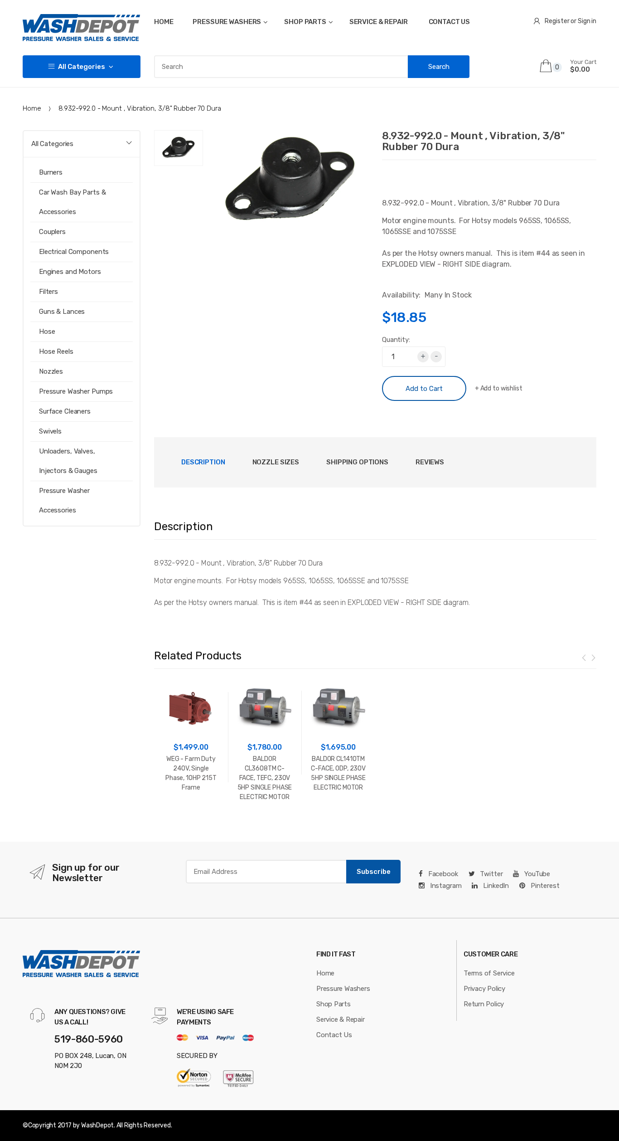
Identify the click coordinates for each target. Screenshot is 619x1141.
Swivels (50, 431)
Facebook (442, 874)
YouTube (536, 874)
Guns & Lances (62, 311)
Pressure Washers (343, 989)
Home (32, 108)
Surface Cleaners (65, 411)
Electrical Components (74, 252)
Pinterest (544, 886)
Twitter (490, 874)
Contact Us (334, 1035)
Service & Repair (340, 1019)
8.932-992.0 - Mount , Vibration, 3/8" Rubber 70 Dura (473, 141)
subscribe (374, 872)
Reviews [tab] (430, 462)
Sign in (587, 21)
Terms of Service (489, 973)
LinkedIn (495, 886)
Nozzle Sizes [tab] (275, 462)
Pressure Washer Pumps (76, 391)
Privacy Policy (484, 989)
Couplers (52, 232)
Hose (47, 331)
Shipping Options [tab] (357, 462)
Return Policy (484, 1004)
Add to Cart (424, 389)
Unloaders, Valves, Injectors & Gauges (68, 461)
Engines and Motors (70, 272)
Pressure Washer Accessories (64, 500)
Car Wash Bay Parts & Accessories (72, 202)
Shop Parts (333, 1004)
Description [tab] (203, 462)
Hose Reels (56, 351)
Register (557, 21)
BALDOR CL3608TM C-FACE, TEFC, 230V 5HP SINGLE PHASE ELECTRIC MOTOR (264, 778)
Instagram (445, 886)
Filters (48, 292)
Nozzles (51, 371)
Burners (51, 172)
